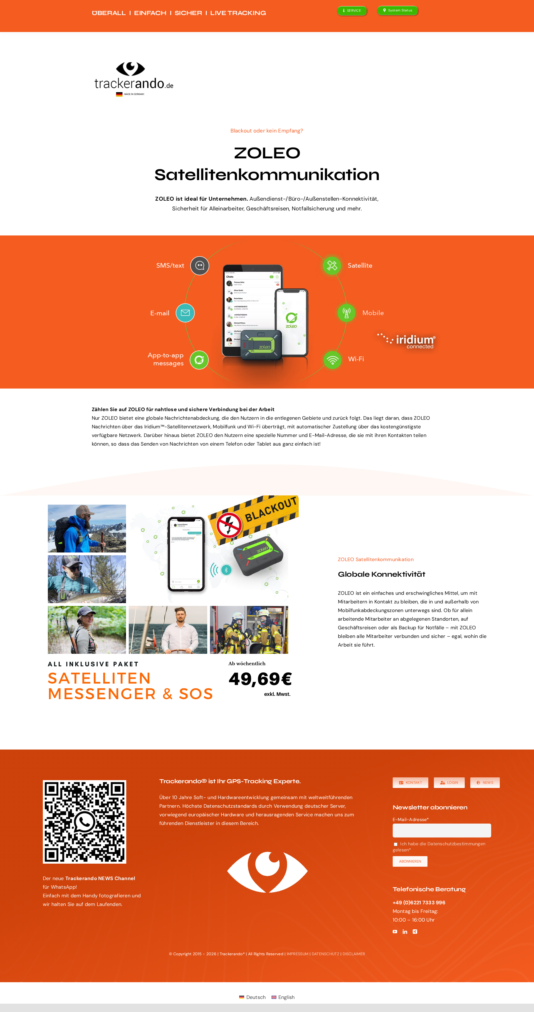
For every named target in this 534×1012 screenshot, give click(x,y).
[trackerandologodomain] (133, 80)
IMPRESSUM (297, 953)
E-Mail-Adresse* (411, 819)
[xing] (415, 931)
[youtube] (395, 931)
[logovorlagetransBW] (267, 852)
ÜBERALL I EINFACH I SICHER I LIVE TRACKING (179, 13)
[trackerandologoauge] (130, 65)
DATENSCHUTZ (325, 953)
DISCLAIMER (354, 953)
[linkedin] (405, 931)
